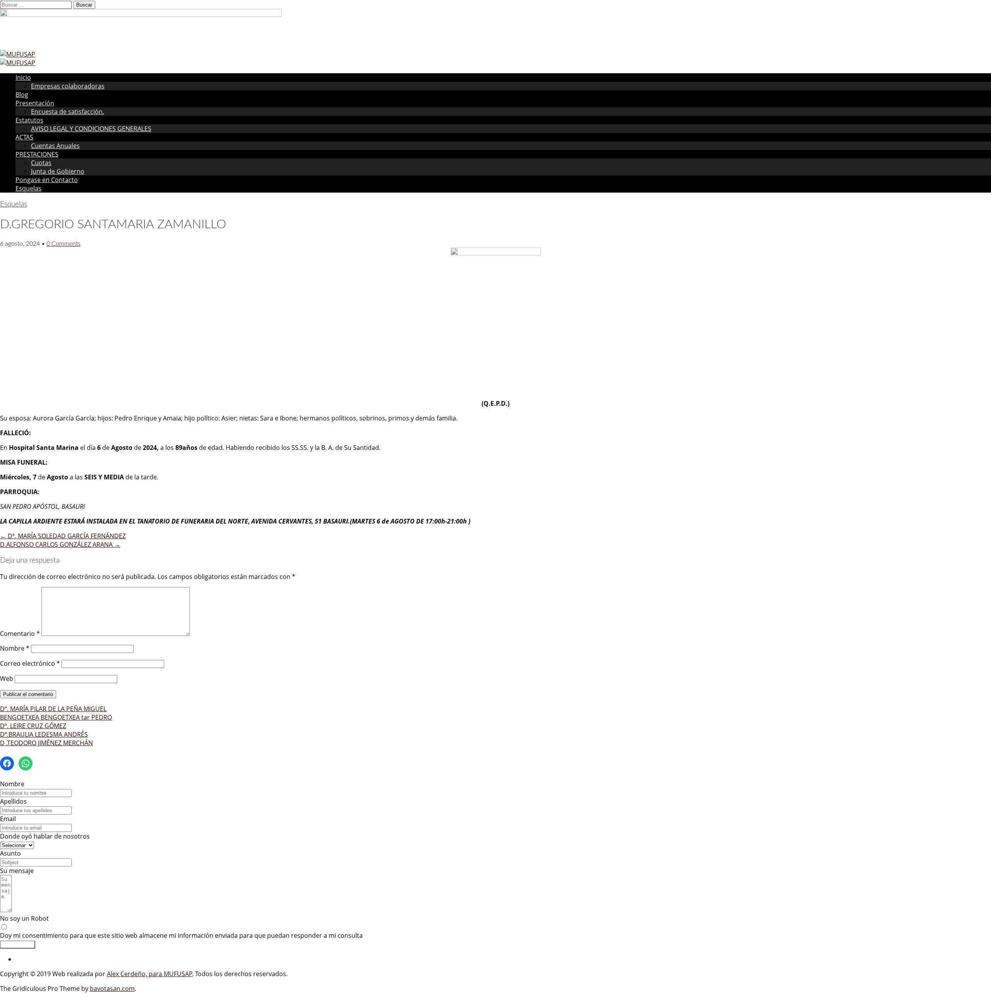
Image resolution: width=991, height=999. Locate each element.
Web (6, 678)
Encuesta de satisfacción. (67, 111)
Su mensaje (17, 870)
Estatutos (29, 120)
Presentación (34, 103)
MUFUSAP (178, 974)
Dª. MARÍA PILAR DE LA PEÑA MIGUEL (53, 708)
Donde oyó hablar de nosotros (45, 836)
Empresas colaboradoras (68, 86)
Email (8, 819)
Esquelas (28, 188)
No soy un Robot (24, 918)
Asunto (10, 853)
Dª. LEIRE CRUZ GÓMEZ (33, 726)
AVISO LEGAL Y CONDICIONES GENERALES (91, 128)
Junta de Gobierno (57, 171)
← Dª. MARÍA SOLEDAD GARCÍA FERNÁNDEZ (63, 536)
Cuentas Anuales (55, 145)
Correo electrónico (30, 663)
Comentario (20, 633)
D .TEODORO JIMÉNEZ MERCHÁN (46, 743)
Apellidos (13, 801)
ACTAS (24, 137)
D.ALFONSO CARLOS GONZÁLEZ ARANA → (60, 544)
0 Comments (63, 244)
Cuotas (41, 162)
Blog (21, 94)
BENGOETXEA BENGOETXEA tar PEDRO (56, 717)
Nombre (14, 648)
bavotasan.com (112, 988)
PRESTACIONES (36, 154)
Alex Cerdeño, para (135, 974)
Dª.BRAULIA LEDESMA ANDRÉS (44, 734)
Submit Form (17, 944)
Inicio (23, 77)
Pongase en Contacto (46, 180)
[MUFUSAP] (17, 54)
